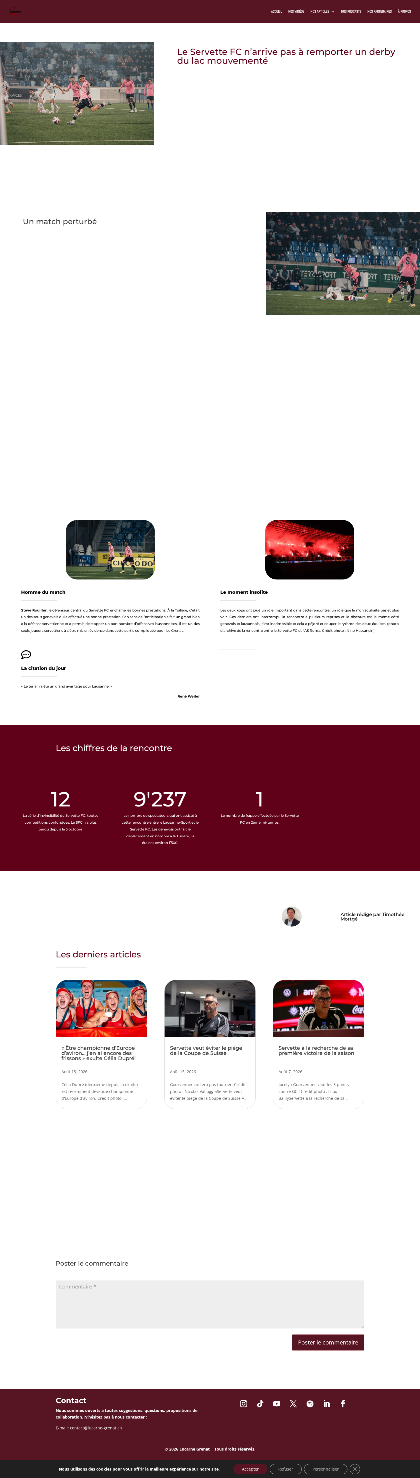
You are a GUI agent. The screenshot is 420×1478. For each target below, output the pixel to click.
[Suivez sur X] (293, 1404)
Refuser (285, 1469)
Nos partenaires (379, 11)
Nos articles (320, 11)
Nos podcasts (351, 11)
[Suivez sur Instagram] (244, 1404)
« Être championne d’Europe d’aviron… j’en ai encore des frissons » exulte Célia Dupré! (98, 1053)
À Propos (404, 11)
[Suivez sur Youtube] (277, 1404)
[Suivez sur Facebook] (343, 1404)
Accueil (276, 11)
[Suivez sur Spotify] (310, 1404)
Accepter (250, 1469)
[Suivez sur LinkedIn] (326, 1404)
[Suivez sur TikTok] (260, 1404)
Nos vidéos (296, 11)
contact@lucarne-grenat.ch (96, 1428)
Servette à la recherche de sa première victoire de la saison (316, 1050)
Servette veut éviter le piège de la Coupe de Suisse (206, 1050)
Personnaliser (326, 1469)
